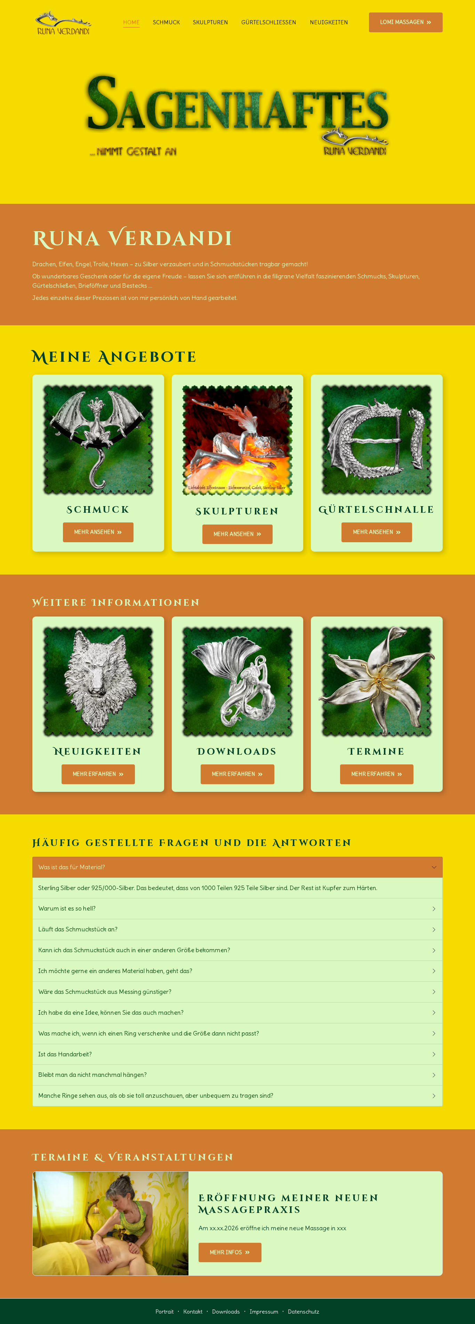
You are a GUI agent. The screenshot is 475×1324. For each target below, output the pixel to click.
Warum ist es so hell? (68, 908)
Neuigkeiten (329, 22)
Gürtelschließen (268, 22)
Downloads (226, 1311)
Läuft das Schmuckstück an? (79, 929)
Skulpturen (210, 22)
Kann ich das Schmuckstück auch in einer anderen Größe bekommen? (135, 950)
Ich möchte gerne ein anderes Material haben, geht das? (116, 971)
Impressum (264, 1311)
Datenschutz (304, 1311)
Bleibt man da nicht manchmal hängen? (94, 1075)
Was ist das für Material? (73, 867)
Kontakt (192, 1311)
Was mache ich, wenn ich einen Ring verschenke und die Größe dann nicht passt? (150, 1033)
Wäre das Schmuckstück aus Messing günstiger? (106, 992)
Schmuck (166, 22)
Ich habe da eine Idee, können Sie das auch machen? (112, 1012)
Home (131, 22)
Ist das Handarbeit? (66, 1054)
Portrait (164, 1311)
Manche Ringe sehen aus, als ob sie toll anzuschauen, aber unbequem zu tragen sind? (157, 1095)
